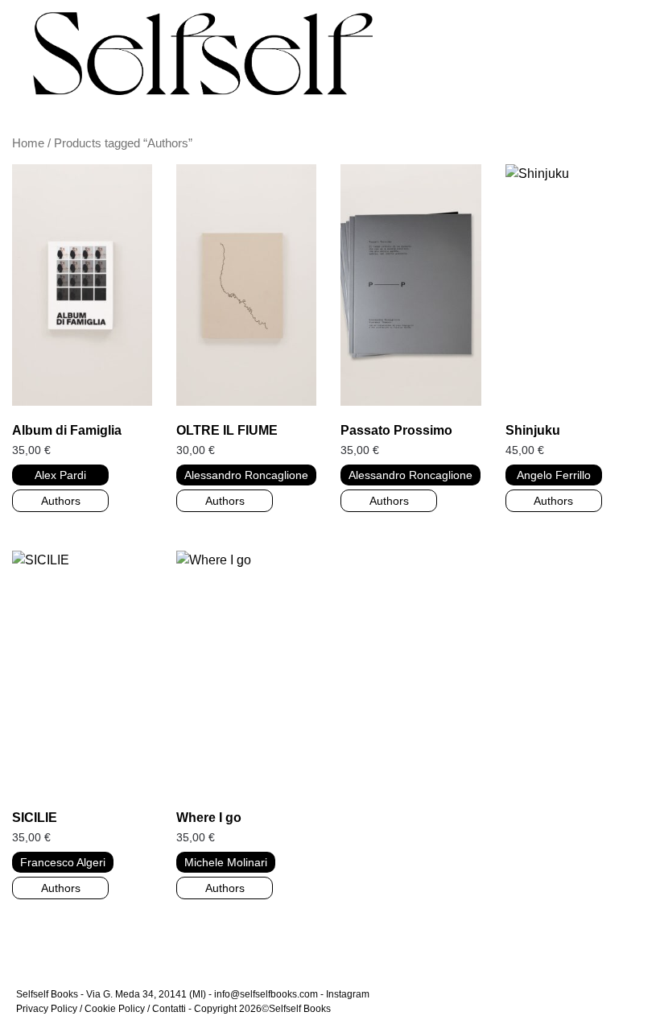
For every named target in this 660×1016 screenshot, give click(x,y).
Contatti (169, 1008)
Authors (60, 500)
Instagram (347, 994)
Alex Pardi (60, 475)
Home (28, 143)
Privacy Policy (46, 1008)
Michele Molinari (225, 862)
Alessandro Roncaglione (246, 475)
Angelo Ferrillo (554, 475)
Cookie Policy (115, 1008)
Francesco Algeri (62, 862)
